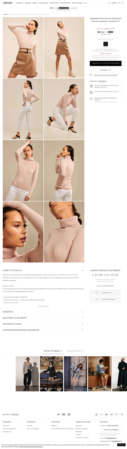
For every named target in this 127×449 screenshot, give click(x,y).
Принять (121, 445)
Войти (114, 3)
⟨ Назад (5, 14)
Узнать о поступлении (106, 63)
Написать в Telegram (111, 430)
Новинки (19, 3)
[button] (43, 270)
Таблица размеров (106, 39)
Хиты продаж (77, 3)
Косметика (54, 3)
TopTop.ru (8, 3)
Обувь (34, 3)
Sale (85, 3)
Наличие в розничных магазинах (105, 75)
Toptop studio (65, 3)
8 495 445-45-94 (112, 426)
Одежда (28, 3)
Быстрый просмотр (27, 387)
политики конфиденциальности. (31, 447)
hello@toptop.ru (111, 438)
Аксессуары (43, 3)
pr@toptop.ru (117, 441)
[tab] (53, 352)
